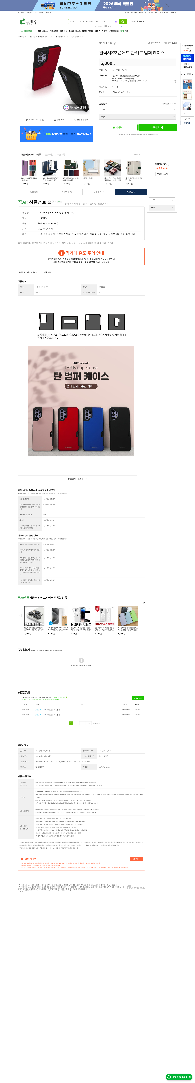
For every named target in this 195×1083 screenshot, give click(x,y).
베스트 (78, 31)
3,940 (174, 43)
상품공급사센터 (164, 12)
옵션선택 (103, 103)
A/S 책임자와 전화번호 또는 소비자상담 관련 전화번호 (30, 527)
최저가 (71, 31)
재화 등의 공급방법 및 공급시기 (30, 544)
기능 (24, 229)
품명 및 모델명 (24, 499)
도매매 (22, 12)
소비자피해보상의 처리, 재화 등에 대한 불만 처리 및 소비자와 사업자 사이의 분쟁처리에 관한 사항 (30, 571)
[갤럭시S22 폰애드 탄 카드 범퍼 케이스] (56, 78)
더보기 (137, 155)
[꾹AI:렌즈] (116, 21)
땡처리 (91, 31)
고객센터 (173, 12)
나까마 (30, 13)
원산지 (22, 287)
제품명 (25, 212)
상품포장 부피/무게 (89, 292)
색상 (103, 117)
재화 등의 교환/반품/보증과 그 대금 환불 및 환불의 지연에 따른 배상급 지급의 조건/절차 (30, 560)
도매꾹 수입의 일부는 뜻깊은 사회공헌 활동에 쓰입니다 (138, 134)
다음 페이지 (190, 114)
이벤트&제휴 (114, 31)
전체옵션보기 (167, 104)
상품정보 (34, 192)
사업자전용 (54, 31)
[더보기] (189, 74)
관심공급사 (163, 174)
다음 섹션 (192, 74)
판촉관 (104, 31)
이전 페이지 (188, 114)
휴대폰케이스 (60, 37)
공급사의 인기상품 (31, 154)
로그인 (127, 12)
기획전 (97, 31)
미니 (109, 26)
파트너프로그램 (35, 120)
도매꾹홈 (21, 37)
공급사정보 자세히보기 (167, 164)
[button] (143, 616)
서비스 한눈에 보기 (138, 21)
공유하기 (60, 120)
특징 (24, 234)
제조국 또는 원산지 (26, 514)
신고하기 (136, 859)
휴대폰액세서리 (43, 37)
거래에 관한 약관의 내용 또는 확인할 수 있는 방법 (30, 581)
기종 (103, 109)
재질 (24, 218)
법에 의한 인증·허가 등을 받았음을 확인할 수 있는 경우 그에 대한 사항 (30, 507)
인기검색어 (98, 26)
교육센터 (40, 12)
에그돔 (49, 12)
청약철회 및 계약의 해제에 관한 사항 (30, 551)
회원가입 (134, 12)
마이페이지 (142, 12)
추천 (124, 31)
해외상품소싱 (43, 31)
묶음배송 (63, 31)
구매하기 (157, 127)
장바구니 (154, 12)
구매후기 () (66, 192)
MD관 (84, 31)
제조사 (22, 292)
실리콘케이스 (76, 37)
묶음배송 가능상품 (54, 154)
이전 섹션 (182, 74)
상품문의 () (98, 192)
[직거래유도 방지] (81, 256)
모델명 (85, 287)
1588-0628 (187, 67)
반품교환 (131, 192)
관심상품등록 (82, 120)
